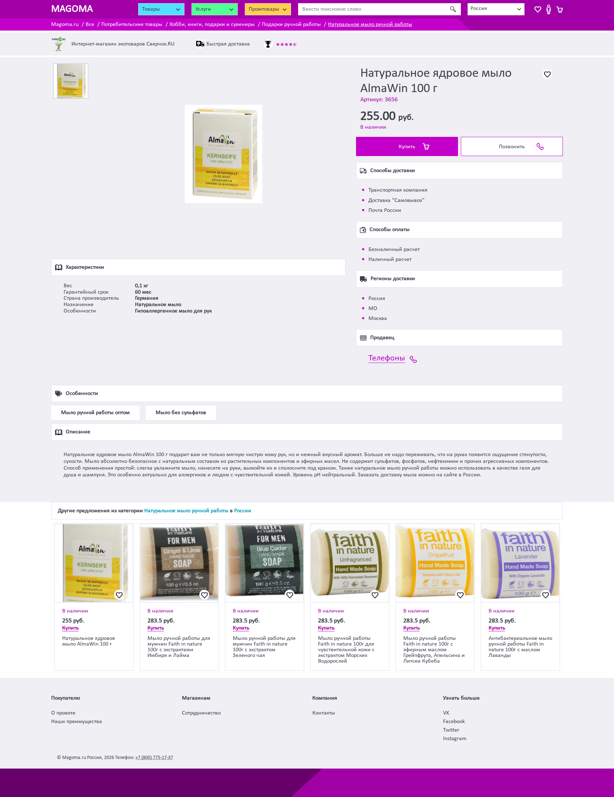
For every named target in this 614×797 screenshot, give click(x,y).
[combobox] (496, 9)
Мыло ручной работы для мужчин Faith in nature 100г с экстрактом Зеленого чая (264, 647)
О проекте (63, 713)
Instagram (455, 739)
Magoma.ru (65, 24)
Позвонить (512, 147)
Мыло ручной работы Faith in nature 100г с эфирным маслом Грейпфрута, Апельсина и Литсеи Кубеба (434, 650)
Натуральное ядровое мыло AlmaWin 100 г (88, 641)
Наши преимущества (76, 721)
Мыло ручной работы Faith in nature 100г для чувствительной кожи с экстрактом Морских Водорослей (346, 650)
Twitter (451, 730)
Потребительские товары (131, 24)
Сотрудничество (201, 713)
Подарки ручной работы (291, 24)
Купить (407, 147)
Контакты (323, 713)
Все (90, 24)
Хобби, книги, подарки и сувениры (212, 24)
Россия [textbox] (478, 8)
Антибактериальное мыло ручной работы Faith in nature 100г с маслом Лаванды (520, 647)
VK (446, 713)
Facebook (454, 721)
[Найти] (453, 9)
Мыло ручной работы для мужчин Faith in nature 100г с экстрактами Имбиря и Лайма (178, 647)
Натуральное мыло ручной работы (370, 24)
